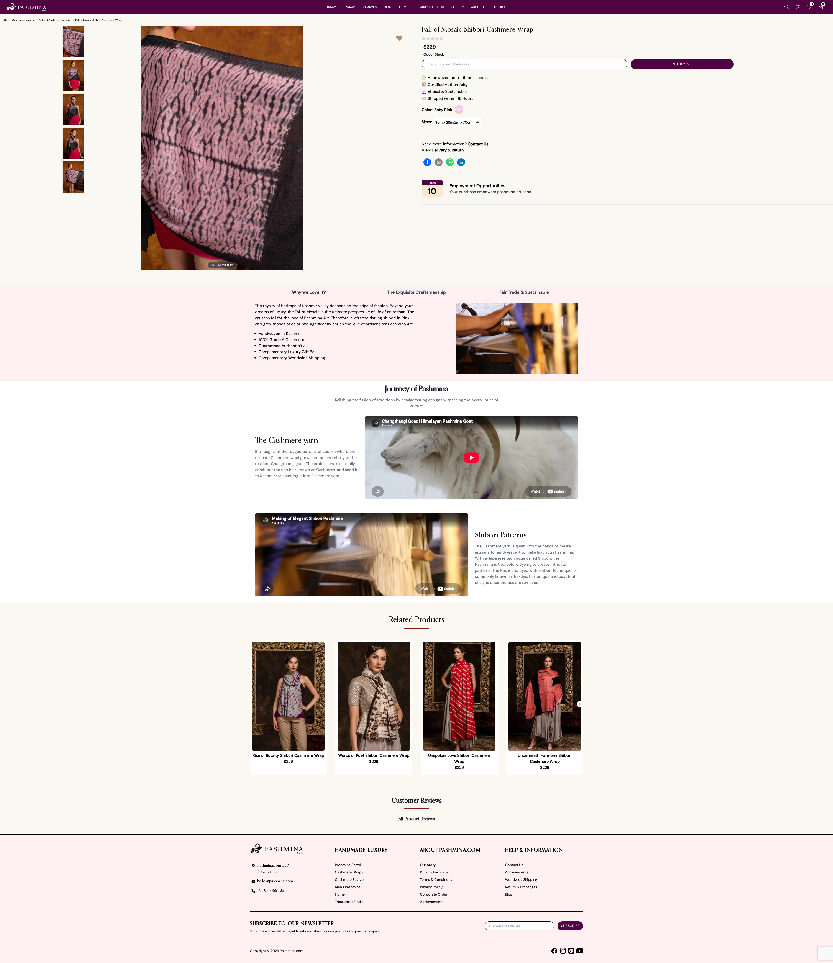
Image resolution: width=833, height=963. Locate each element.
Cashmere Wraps (23, 20)
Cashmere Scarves (350, 879)
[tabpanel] (416, 338)
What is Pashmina (434, 872)
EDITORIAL (499, 7)
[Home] (5, 20)
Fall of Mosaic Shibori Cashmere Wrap (98, 20)
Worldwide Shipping (521, 879)
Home (340, 894)
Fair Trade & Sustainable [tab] (524, 292)
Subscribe (570, 926)
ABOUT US (478, 7)
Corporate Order (433, 894)
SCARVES (370, 7)
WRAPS (351, 7)
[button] (580, 704)
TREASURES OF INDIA (429, 7)
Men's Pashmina (348, 887)
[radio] (459, 109)
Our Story (428, 865)
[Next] (300, 148)
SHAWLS (333, 7)
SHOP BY (457, 7)
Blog (508, 894)
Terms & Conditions (436, 879)
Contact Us (514, 865)
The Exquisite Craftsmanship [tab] (416, 292)
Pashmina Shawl (348, 865)
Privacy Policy (431, 887)
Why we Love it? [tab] (309, 292)
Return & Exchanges (521, 887)
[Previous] (144, 148)
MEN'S (388, 7)
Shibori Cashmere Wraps (54, 20)
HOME (403, 7)
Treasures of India (349, 901)
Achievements (431, 901)
